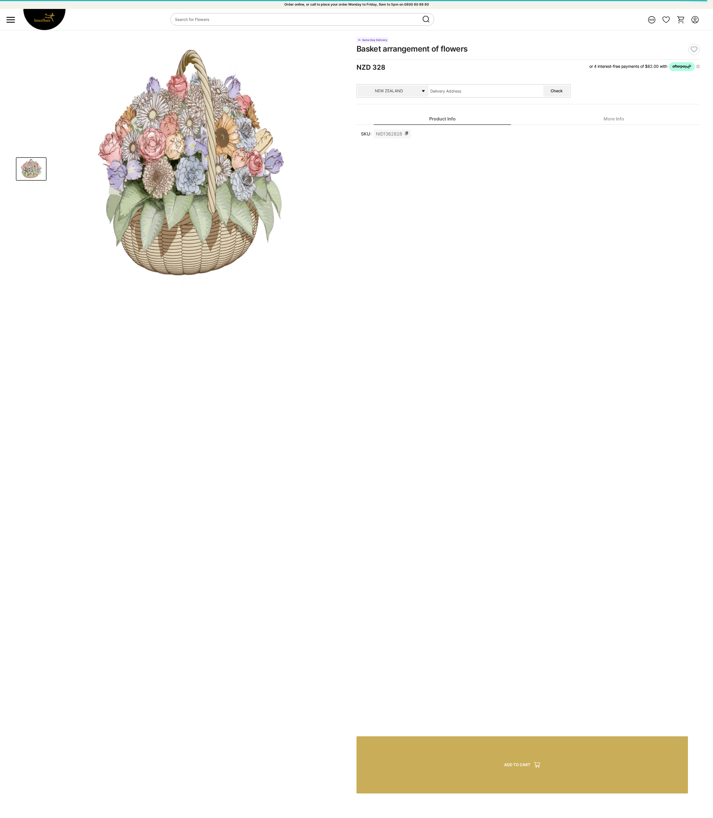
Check (557, 90)
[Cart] (680, 19)
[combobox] (472, 90)
